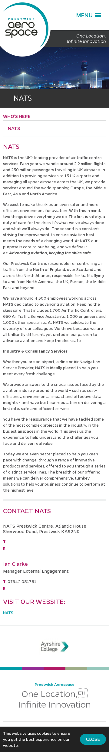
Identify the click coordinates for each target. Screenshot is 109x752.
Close (93, 739)
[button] (88, 15)
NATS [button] (14, 128)
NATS (8, 612)
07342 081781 (22, 581)
